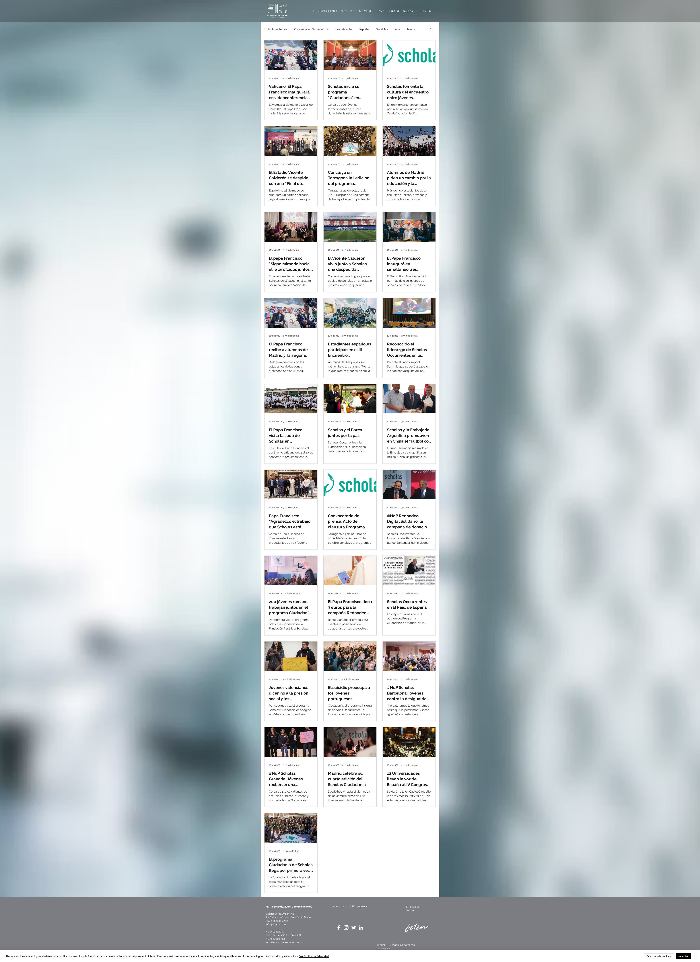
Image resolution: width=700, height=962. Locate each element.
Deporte (364, 29)
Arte (397, 29)
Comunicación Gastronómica (311, 29)
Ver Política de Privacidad (314, 956)
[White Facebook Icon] (339, 927)
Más (409, 29)
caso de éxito (344, 29)
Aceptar (683, 956)
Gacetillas (382, 29)
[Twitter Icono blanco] (354, 927)
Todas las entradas (275, 29)
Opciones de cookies (659, 956)
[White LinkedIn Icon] (361, 927)
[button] (431, 30)
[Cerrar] (695, 956)
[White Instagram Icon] (346, 927)
